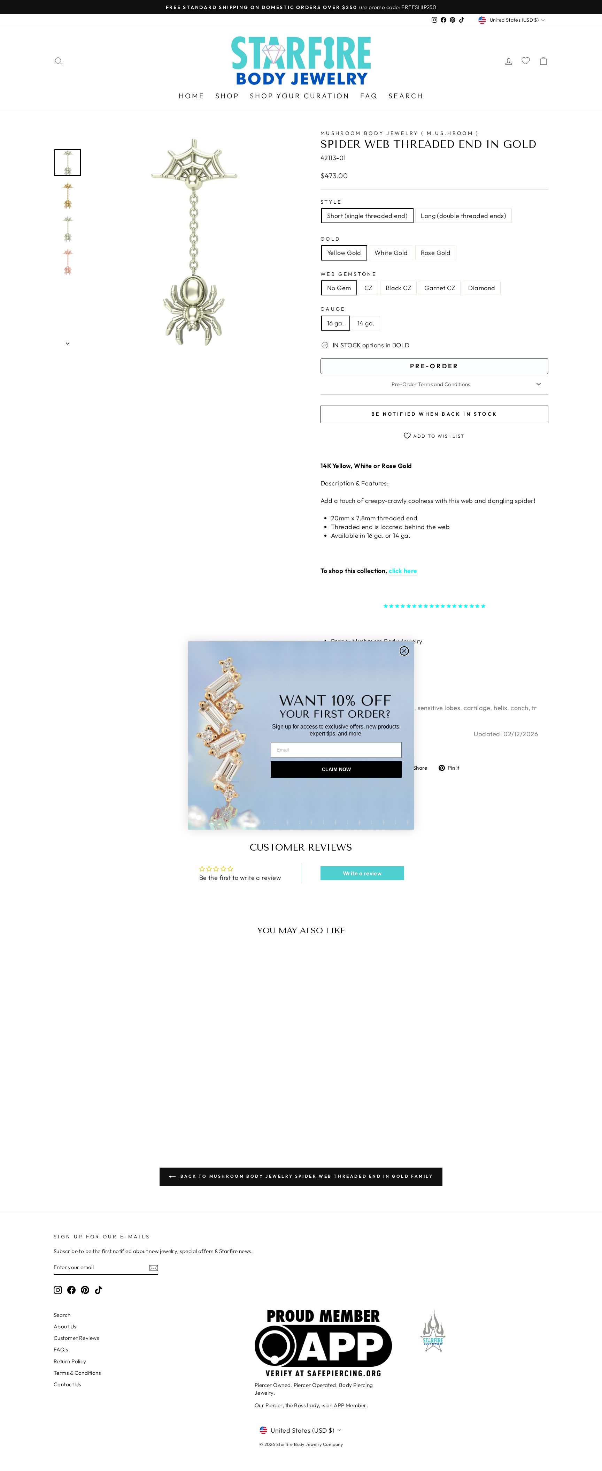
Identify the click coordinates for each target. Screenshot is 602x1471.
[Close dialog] (404, 651)
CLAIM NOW (336, 769)
